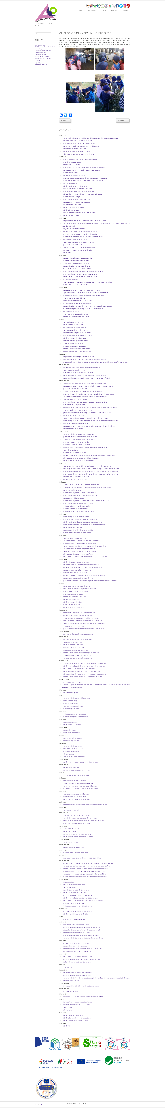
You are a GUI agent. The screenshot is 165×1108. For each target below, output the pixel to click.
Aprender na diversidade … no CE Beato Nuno (78, 634)
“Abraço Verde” (68, 1007)
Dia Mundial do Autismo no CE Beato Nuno (77, 799)
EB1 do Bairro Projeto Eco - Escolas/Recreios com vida (80, 495)
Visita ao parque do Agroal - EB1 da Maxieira (77, 906)
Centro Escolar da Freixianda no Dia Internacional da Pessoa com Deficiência (87, 866)
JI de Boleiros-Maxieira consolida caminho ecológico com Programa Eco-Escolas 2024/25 (91, 471)
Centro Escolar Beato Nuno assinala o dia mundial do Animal (82, 677)
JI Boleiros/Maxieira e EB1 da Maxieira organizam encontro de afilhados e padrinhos (90, 581)
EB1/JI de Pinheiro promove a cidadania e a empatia (80, 543)
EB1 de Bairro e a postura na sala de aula (76, 202)
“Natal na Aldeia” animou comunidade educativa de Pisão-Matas (84, 623)
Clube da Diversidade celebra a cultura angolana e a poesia (82, 567)
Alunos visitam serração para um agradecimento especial (81, 367)
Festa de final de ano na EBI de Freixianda (76, 151)
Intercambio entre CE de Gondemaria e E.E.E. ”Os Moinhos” (82, 858)
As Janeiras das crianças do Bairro (74, 757)
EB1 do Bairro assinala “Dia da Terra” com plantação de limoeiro (83, 271)
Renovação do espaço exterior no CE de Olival (78, 250)
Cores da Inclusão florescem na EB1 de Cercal (78, 301)
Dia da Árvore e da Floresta (72, 725)
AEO (41, 1104)
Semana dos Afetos (69, 730)
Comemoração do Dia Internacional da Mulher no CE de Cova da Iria (85, 805)
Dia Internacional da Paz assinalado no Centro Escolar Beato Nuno (84, 674)
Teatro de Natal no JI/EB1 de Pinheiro (75, 399)
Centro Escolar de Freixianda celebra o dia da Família (80, 231)
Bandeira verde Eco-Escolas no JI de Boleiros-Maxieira (80, 762)
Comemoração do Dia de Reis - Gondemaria (77, 975)
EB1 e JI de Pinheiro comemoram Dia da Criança (78, 511)
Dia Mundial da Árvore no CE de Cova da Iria (77, 957)
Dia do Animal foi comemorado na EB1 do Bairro (78, 461)
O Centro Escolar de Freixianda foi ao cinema (77, 410)
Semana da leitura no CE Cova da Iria (75, 946)
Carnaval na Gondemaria (71, 810)
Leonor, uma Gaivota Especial (72, 738)
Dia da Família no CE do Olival (72, 527)
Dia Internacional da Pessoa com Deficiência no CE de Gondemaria (84, 375)
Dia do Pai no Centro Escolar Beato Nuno (76, 562)
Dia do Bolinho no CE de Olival (73, 645)
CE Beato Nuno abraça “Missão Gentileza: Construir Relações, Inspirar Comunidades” (90, 407)
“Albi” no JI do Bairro (69, 887)
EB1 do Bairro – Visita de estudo (73, 498)
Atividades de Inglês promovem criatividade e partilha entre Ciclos (84, 359)
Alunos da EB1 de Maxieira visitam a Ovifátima (78, 554)
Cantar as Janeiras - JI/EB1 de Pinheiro (75, 341)
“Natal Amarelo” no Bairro (71, 605)
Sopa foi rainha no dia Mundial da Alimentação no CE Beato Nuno (84, 663)
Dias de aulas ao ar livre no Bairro (74, 885)
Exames (37, 60)
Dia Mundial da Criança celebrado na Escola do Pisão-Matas (82, 194)
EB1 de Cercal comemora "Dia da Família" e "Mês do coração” (83, 237)
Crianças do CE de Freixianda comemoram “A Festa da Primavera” (84, 525)
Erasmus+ (38, 62)
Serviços (114, 11)
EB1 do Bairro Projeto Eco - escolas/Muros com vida (79, 493)
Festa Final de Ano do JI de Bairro (74, 175)
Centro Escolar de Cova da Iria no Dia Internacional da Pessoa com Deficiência (88, 863)
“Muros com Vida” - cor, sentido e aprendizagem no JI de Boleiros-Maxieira (87, 466)
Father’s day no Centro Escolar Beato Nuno (77, 962)
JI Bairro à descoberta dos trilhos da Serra (76, 823)
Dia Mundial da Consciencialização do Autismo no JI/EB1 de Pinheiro (85, 557)
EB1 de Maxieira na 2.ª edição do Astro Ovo (77, 570)
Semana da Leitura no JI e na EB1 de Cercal (77, 266)
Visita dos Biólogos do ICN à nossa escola (76, 506)
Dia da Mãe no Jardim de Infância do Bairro (77, 1018)
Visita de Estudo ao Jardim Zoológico (75, 714)
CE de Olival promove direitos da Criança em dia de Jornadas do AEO (85, 546)
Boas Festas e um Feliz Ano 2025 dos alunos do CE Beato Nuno (83, 621)
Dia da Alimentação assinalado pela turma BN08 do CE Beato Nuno (84, 666)
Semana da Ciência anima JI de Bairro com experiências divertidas (84, 383)
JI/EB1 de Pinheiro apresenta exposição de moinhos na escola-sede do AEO (87, 413)
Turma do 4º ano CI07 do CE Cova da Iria (76, 775)
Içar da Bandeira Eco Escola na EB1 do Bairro (77, 335)
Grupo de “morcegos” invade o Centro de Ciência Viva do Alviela (83, 821)
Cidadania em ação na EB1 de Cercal (75, 239)
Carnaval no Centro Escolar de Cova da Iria (77, 951)
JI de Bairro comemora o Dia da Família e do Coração (80, 234)
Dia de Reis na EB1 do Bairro (72, 602)
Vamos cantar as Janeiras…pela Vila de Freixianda (79, 613)
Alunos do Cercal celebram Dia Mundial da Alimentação (81, 458)
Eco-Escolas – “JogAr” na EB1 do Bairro (75, 591)
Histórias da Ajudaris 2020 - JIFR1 (74, 847)
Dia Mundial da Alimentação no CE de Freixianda (79, 669)
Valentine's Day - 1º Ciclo (71, 741)
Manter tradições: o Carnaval (72, 733)
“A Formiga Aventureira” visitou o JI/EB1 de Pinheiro (79, 551)
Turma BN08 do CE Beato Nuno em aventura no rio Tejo (81, 485)
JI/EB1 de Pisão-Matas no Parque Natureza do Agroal (80, 143)
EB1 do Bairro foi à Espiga (71, 197)
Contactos (125, 11)
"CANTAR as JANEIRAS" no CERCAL (74, 343)
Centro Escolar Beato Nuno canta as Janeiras (77, 615)
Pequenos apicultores (70, 722)
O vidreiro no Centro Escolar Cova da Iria (76, 943)
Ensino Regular (39, 49)
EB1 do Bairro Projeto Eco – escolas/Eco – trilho (78, 503)
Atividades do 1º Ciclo (42, 56)
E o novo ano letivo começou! (72, 682)
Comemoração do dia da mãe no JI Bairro (76, 933)
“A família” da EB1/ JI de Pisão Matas (74, 797)
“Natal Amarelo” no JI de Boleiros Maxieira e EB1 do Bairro (81, 618)
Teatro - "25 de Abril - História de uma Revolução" (79, 247)
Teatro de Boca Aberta (70, 450)
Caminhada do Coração (70, 701)
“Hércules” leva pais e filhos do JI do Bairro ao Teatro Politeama (83, 309)
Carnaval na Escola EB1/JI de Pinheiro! (75, 330)
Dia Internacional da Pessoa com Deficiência (77, 973)
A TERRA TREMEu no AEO (71, 829)
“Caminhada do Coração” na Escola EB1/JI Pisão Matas (80, 789)
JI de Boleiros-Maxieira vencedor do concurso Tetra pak (81, 935)
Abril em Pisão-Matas (70, 183)
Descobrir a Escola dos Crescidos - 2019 (76, 925)
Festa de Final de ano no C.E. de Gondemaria (77, 1002)
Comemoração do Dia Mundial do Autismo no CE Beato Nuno (82, 949)
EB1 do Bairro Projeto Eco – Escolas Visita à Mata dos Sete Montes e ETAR (86, 501)
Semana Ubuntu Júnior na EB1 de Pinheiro (77, 349)
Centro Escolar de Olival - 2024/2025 (75, 479)
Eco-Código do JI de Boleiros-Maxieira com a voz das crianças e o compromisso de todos (91, 469)
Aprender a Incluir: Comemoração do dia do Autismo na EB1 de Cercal (85, 293)
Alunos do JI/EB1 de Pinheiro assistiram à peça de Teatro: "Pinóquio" (85, 397)
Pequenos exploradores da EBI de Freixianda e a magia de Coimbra (84, 221)
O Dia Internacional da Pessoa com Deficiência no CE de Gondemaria (85, 877)
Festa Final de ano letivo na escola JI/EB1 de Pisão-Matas (81, 146)
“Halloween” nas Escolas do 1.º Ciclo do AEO (77, 655)
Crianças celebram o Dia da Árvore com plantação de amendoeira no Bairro (87, 282)
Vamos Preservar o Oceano (71, 165)
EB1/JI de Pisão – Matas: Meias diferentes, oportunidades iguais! (83, 295)
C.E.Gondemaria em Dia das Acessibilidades (77, 911)
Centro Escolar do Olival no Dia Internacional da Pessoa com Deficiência (86, 869)
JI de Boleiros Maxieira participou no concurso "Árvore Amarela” (83, 629)
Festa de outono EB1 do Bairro (73, 429)
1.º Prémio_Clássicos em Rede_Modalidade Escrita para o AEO (83, 181)
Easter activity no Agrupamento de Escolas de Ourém (80, 277)
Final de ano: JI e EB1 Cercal (72, 162)
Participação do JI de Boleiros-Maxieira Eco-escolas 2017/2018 (83, 997)
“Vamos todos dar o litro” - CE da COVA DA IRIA (78, 783)
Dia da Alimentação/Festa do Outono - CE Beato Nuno (80, 898)
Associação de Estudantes (43, 58)
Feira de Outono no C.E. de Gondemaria (76, 890)
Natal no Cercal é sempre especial (74, 405)
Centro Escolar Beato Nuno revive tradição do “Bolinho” (81, 653)
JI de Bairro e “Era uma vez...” (72, 245)
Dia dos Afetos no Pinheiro (71, 599)
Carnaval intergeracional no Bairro (74, 322)
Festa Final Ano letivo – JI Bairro (73, 490)
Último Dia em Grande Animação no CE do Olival (78, 154)
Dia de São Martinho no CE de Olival (75, 893)
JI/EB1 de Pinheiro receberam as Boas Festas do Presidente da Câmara (85, 402)
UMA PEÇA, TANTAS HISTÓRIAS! (73, 749)
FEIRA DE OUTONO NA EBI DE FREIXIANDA (76, 445)
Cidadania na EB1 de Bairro (72, 205)
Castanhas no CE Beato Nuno (72, 642)
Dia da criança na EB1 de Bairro (73, 207)
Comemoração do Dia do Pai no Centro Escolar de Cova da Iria (83, 938)
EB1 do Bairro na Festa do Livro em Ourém (77, 199)
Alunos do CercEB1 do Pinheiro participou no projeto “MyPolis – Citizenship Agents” (90, 455)
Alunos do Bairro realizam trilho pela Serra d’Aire (79, 549)
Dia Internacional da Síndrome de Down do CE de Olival (81, 565)
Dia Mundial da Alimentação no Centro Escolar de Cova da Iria (83, 901)
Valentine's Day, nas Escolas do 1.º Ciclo (76, 815)
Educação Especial (41, 53)
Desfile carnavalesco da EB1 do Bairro (75, 573)
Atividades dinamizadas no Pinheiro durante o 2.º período (81, 930)
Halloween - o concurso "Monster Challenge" (77, 834)
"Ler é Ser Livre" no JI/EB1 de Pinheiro (75, 538)
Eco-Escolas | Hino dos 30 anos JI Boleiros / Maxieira (80, 159)
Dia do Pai (66, 1026)
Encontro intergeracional (71, 991)
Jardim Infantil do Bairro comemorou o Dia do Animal (80, 437)
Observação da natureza (71, 751)
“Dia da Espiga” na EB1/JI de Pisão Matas (76, 794)
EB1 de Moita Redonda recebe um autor (76, 261)
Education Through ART (70, 693)
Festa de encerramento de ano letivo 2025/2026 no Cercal (81, 170)
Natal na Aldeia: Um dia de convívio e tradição (78, 373)
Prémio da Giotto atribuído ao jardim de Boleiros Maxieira (81, 986)
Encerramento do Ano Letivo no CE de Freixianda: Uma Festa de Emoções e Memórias (90, 474)
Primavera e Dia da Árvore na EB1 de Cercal (77, 303)
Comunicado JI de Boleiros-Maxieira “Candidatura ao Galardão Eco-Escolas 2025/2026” (90, 138)
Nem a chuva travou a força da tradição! (76, 442)
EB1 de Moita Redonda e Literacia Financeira (77, 258)
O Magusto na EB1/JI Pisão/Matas (74, 626)
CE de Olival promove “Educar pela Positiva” (77, 351)
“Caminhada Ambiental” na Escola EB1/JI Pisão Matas (80, 786)
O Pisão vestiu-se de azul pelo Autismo (75, 285)
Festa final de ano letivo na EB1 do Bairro (76, 1005)
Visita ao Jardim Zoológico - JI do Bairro (75, 853)
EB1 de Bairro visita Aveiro (71, 173)
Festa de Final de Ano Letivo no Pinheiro (76, 477)
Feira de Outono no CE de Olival (73, 647)
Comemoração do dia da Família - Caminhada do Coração (81, 927)
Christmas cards (68, 754)
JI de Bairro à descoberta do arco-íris (75, 389)
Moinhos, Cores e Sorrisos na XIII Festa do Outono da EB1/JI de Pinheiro (86, 447)
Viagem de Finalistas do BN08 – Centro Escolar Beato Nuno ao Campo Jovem (87, 487)
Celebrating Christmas (70, 842)
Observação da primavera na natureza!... (76, 717)
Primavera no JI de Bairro (71, 279)
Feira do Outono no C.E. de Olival (74, 903)
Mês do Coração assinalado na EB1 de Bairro (77, 189)
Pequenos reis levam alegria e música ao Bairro (78, 357)
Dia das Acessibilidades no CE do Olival (76, 914)
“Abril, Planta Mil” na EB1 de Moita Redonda (77, 269)
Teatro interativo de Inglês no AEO (74, 370)
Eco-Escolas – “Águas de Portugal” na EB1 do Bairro (79, 589)
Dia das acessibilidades (70, 831)
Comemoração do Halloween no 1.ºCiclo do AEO (78, 434)
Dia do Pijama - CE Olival (71, 767)
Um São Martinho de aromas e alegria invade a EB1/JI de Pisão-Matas (85, 418)
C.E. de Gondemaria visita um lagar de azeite (77, 895)
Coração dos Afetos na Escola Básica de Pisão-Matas (80, 818)
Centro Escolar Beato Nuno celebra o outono (77, 658)
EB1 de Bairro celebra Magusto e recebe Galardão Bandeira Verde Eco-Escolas (88, 386)
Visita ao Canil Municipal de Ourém (74, 453)
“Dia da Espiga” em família (71, 709)
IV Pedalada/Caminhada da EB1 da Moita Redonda (79, 213)
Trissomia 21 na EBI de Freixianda (74, 298)
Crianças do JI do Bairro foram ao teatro (76, 517)
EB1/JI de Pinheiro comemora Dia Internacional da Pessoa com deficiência (86, 378)
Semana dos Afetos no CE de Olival (74, 597)
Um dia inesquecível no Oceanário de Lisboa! (77, 141)
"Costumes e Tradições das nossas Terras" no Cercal (80, 439)
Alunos (104, 11)
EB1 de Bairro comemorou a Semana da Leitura (78, 191)
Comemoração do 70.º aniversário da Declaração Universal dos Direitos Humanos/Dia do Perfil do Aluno (96, 978)
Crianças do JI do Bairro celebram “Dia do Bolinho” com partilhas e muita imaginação (90, 421)
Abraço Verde (67, 1010)
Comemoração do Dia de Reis (72, 746)
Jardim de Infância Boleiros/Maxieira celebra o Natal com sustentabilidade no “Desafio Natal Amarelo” (96, 362)
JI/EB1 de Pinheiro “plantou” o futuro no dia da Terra (80, 274)
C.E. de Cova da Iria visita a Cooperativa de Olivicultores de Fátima (84, 874)
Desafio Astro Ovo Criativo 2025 (73, 594)
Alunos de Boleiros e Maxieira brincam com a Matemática (81, 541)
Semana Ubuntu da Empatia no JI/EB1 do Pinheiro (79, 578)
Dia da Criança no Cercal (71, 215)
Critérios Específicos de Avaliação (45, 47)
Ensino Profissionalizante (43, 51)
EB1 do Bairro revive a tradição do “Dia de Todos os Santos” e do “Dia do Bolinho (89, 426)
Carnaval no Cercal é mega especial (74, 327)
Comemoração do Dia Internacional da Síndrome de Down (82, 959)
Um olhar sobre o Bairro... (71, 981)
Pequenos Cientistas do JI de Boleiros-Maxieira (78, 530)
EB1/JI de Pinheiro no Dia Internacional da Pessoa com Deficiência (84, 871)
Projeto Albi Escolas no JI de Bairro (74, 229)
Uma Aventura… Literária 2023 (73, 706)
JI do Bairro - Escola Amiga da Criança (75, 919)
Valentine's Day (68, 967)
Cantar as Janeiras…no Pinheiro (73, 607)
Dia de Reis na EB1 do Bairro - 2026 (74, 338)
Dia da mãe (67, 253)
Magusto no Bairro (69, 882)
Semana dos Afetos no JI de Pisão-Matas (76, 317)
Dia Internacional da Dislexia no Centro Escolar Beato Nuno (82, 671)
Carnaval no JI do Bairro (70, 311)
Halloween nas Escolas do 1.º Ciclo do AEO (76, 770)
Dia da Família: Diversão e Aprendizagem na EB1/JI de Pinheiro (83, 522)
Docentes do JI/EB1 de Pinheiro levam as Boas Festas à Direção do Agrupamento (88, 394)
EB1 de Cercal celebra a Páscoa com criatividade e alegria (81, 290)
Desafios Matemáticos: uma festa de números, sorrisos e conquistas (85, 178)
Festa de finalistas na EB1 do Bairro (74, 149)
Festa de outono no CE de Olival (73, 415)
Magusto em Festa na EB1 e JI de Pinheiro (76, 423)
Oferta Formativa (40, 45)
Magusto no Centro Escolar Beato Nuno (76, 650)
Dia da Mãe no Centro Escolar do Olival (75, 1021)
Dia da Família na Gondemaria (73, 1015)
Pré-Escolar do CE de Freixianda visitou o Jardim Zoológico (81, 519)
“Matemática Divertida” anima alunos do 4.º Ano (78, 242)
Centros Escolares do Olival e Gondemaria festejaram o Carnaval (84, 575)
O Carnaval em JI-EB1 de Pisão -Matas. (75, 314)
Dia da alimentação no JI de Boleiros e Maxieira (78, 837)
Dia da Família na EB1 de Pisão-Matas (75, 186)
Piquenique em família (70, 703)
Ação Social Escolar (41, 64)
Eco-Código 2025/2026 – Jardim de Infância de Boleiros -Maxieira (84, 167)
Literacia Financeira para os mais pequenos (77, 333)
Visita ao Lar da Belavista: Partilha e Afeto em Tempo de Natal (83, 391)
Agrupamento (91, 11)
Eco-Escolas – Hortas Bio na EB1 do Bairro (76, 586)
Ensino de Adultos (40, 54)
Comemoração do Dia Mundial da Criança (76, 698)
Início (80, 11)
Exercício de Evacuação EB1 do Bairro (75, 346)
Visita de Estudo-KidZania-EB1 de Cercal (76, 263)
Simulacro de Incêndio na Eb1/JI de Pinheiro (77, 533)
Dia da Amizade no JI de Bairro (73, 325)
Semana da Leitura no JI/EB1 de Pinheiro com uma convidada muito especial (87, 306)
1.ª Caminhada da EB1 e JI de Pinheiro (75, 509)
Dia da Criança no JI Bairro (71, 210)
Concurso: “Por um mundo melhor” (74, 781)
